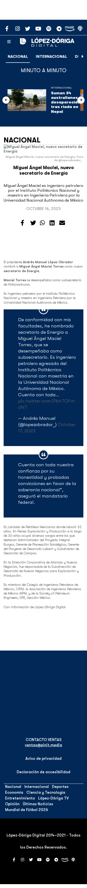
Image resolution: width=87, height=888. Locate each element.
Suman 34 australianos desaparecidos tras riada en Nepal (67, 102)
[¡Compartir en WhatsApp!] (42, 223)
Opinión (12, 804)
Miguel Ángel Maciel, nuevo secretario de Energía (43, 170)
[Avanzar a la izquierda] (6, 100)
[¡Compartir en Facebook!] (22, 223)
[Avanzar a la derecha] (82, 56)
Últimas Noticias (38, 804)
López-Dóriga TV (53, 798)
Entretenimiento (20, 798)
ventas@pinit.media (43, 745)
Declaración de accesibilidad (43, 772)
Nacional (18, 56)
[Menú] (9, 42)
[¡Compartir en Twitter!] (33, 223)
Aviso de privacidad (43, 758)
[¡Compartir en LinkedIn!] (52, 223)
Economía (14, 792)
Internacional (51, 56)
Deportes (60, 787)
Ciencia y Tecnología (45, 792)
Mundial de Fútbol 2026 (26, 810)
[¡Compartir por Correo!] (62, 223)
